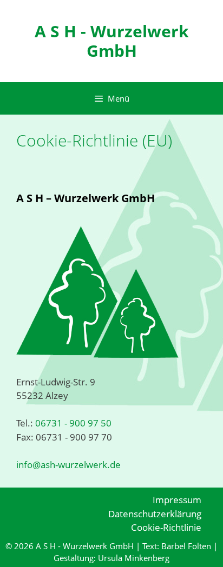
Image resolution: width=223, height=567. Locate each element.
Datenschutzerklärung (154, 514)
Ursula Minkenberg (133, 557)
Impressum (177, 499)
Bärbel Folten (186, 546)
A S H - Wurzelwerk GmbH (112, 41)
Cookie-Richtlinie (166, 527)
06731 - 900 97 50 (72, 423)
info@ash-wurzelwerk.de (68, 464)
